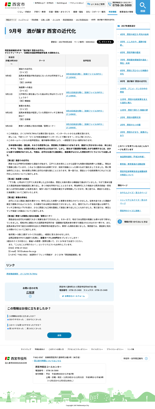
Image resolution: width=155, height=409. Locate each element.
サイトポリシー (97, 349)
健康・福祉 (78, 11)
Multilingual (62, 3)
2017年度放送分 (82, 19)
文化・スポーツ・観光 (95, 11)
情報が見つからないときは (135, 221)
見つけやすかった (16, 328)
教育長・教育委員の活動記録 (132, 163)
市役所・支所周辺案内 (133, 358)
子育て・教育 (40, 11)
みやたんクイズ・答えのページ (133, 192)
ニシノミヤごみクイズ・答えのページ (133, 201)
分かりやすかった (16, 319)
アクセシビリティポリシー (77, 349)
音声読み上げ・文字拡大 (44, 3)
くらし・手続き (24, 11)
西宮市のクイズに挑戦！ (130, 210)
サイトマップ (26, 349)
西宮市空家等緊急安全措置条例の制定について (133, 173)
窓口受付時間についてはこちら (47, 360)
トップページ (23, 19)
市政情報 (112, 11)
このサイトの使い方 (56, 349)
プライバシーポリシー (115, 349)
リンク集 (130, 349)
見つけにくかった (34, 328)
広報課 (30, 292)
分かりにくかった (34, 319)
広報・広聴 (45, 19)
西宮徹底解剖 (68, 19)
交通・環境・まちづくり (59, 11)
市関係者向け (40, 349)
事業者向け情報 (126, 11)
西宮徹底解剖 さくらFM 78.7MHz (22, 273)
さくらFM (56, 19)
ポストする (106, 41)
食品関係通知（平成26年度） (132, 156)
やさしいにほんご (77, 3)
